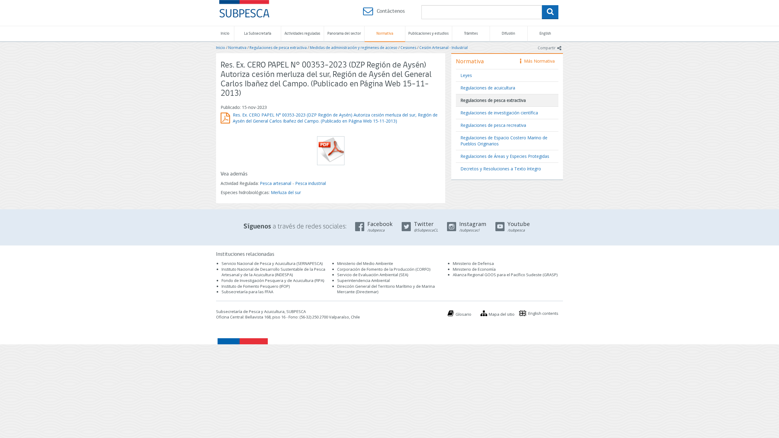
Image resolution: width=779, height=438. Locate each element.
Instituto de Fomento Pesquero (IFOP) (256, 286)
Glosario (463, 314)
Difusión (508, 34)
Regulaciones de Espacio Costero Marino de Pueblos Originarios (503, 141)
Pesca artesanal (276, 183)
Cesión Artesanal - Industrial (443, 47)
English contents (543, 313)
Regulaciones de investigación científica (499, 113)
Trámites (471, 34)
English (545, 34)
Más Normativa (538, 61)
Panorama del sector (344, 34)
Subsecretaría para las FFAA (247, 291)
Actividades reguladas (302, 34)
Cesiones (408, 47)
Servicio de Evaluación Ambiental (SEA (372, 274)
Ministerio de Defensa (473, 263)
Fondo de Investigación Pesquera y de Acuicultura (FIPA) (273, 280)
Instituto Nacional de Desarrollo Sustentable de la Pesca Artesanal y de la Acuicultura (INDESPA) (273, 272)
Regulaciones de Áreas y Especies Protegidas (504, 156)
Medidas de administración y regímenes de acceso (353, 47)
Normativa (384, 34)
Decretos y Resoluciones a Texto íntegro (500, 169)
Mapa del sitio (502, 314)
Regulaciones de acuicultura (487, 88)
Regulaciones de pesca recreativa (493, 125)
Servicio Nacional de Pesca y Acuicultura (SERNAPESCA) (272, 263)
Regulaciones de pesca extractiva (278, 47)
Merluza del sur (286, 192)
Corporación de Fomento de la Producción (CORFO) (383, 269)
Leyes (466, 75)
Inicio (225, 34)
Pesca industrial (310, 183)
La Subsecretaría (257, 34)
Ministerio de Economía (474, 269)
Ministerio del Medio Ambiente (365, 263)
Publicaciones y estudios (428, 34)
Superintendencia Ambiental (363, 280)
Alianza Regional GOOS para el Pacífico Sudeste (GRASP (505, 274)
